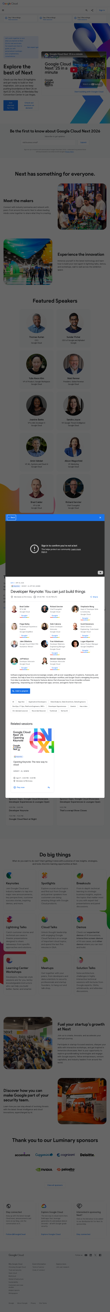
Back (11, 517)
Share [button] (95, 597)
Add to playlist (20, 691)
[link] (32, 760)
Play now (18, 787)
